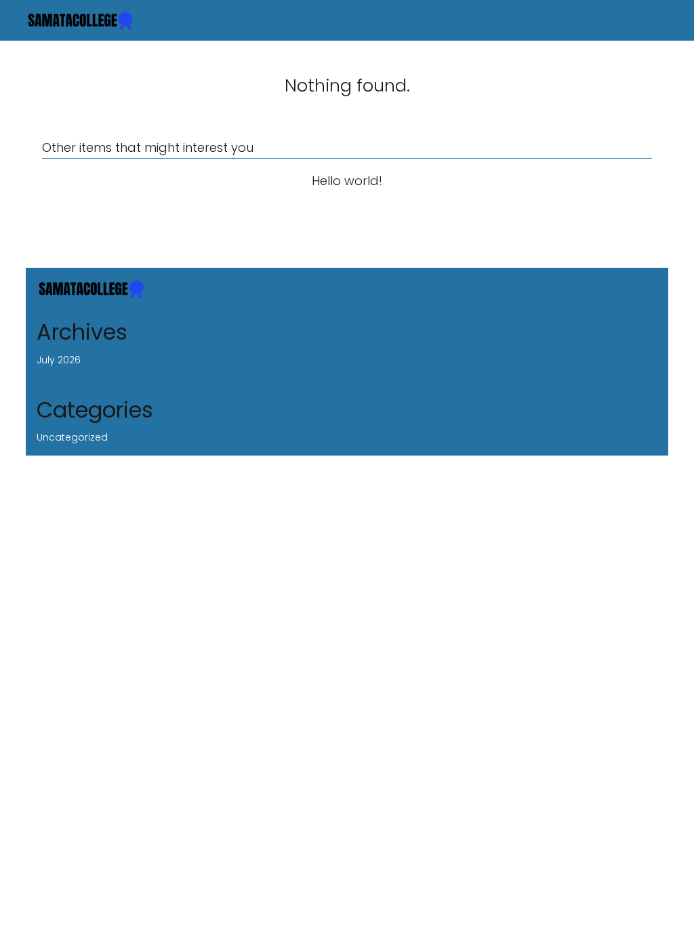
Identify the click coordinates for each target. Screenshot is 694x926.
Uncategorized (72, 437)
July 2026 (59, 360)
